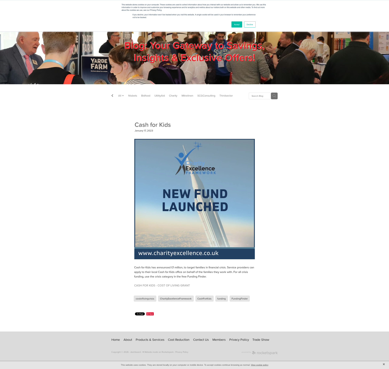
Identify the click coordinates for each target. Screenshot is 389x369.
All (120, 95)
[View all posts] (112, 96)
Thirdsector (226, 95)
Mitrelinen (187, 95)
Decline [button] (250, 24)
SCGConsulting (206, 95)
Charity (173, 95)
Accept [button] (237, 24)
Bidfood (145, 95)
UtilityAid (159, 95)
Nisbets (132, 95)
